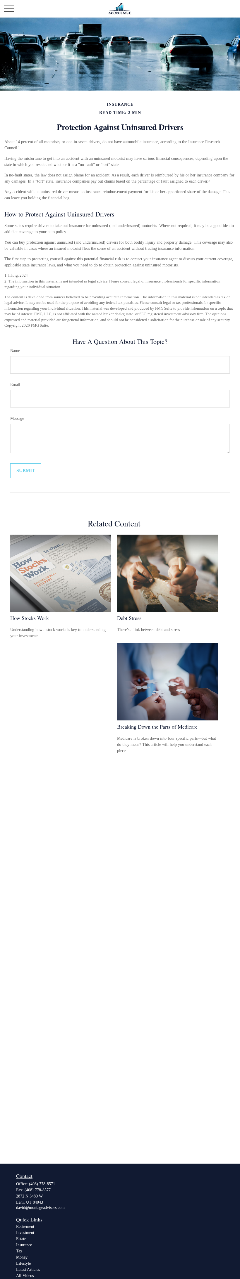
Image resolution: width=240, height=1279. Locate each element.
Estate (21, 1239)
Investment (25, 1233)
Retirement (25, 1226)
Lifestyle (23, 1263)
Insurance (24, 1245)
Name (15, 351)
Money (22, 1257)
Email (15, 384)
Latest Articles (28, 1269)
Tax (19, 1251)
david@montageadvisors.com (40, 1207)
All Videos (25, 1275)
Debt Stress (129, 617)
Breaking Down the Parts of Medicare (157, 726)
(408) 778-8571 (42, 1184)
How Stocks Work (29, 617)
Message (17, 418)
